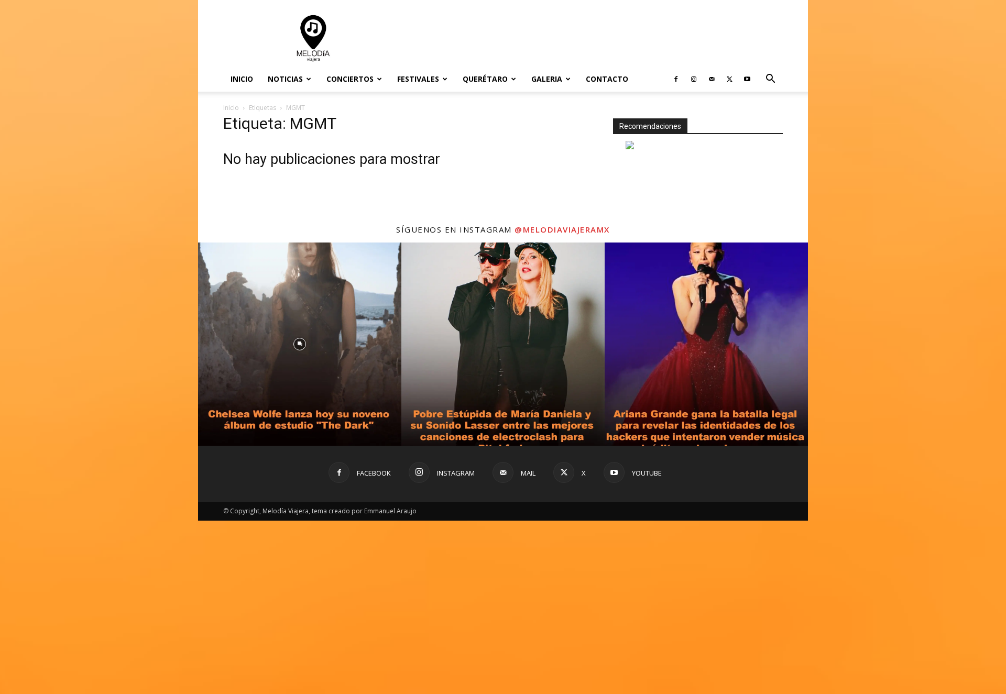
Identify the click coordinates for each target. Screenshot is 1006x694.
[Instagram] (694, 79)
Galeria (546, 79)
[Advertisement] (592, 38)
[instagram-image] (299, 517)
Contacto (607, 79)
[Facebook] (676, 79)
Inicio (242, 79)
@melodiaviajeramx (562, 402)
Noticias (285, 79)
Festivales (418, 79)
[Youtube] (747, 79)
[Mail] (711, 79)
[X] (729, 79)
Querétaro (485, 79)
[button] (770, 80)
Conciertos (350, 79)
